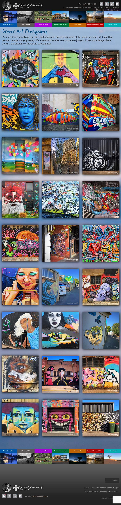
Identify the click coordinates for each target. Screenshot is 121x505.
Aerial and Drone (112, 24)
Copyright (104, 498)
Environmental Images (60, 24)
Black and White (26, 24)
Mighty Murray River (8, 24)
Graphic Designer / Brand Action (98, 7)
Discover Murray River (103, 491)
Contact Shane (113, 10)
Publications (79, 7)
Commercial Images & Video (95, 24)
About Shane (68, 7)
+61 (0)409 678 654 (89, 4)
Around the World (43, 24)
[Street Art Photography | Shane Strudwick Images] (20, 68)
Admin (45, 496)
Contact (116, 491)
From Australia (78, 24)
